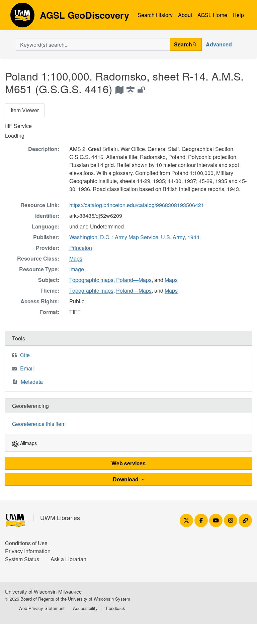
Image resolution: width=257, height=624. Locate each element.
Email (27, 368)
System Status (22, 559)
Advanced (219, 44)
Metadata (32, 381)
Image (76, 269)
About (185, 15)
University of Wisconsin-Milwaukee (43, 591)
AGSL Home (212, 15)
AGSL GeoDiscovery (22, 17)
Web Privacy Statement (41, 608)
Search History (155, 15)
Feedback (115, 608)
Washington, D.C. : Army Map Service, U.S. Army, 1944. (135, 237)
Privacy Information (28, 551)
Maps (75, 258)
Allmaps (28, 443)
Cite (25, 355)
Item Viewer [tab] (25, 110)
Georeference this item (39, 424)
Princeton (80, 248)
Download (126, 479)
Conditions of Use (26, 543)
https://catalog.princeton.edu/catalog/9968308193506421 (136, 205)
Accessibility (85, 608)
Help (238, 15)
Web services (128, 463)
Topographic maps (91, 280)
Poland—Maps (134, 280)
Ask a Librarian (68, 559)
